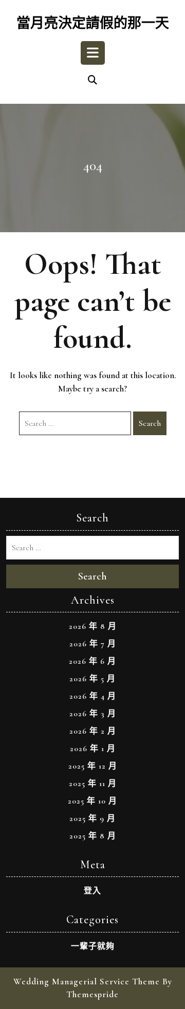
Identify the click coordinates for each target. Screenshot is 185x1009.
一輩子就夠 (93, 946)
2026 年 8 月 (93, 626)
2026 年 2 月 (92, 731)
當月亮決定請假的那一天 (92, 23)
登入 (92, 891)
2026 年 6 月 (92, 661)
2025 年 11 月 (93, 783)
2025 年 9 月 (92, 818)
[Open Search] (92, 80)
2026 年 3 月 (92, 713)
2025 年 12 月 (92, 766)
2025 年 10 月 (92, 801)
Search (150, 423)
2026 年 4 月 (92, 696)
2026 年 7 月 (92, 644)
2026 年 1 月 (93, 748)
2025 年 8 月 (92, 836)
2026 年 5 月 (92, 679)
